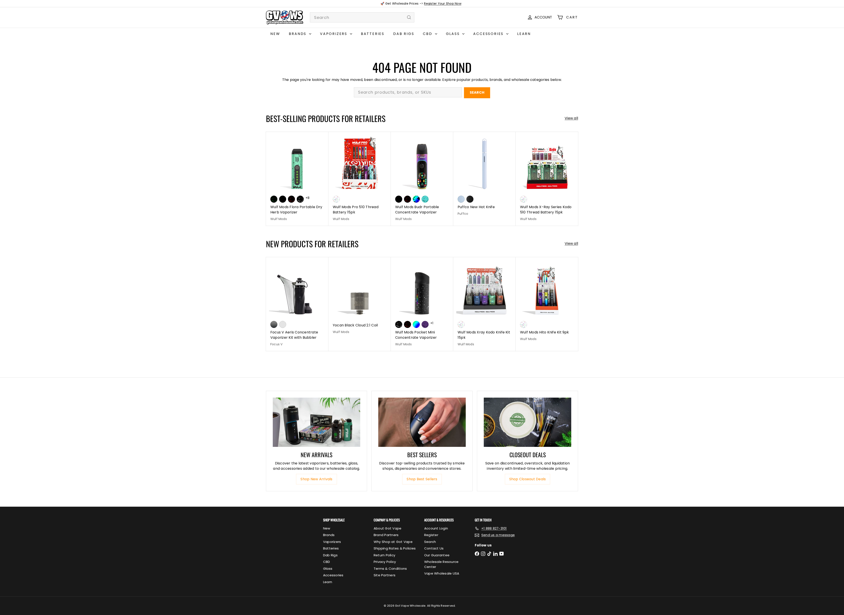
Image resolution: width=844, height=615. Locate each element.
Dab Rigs (403, 33)
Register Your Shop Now (442, 3)
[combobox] (362, 17)
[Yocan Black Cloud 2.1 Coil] (359, 298)
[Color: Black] (282, 199)
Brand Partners (386, 535)
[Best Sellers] (422, 422)
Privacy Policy (385, 561)
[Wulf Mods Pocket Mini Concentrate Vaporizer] (422, 304)
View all (571, 118)
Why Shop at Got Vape (393, 541)
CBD (428, 33)
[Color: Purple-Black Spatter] (425, 324)
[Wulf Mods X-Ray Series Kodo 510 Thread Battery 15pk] (547, 179)
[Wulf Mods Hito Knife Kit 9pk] (547, 301)
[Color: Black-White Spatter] (300, 199)
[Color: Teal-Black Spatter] (425, 199)
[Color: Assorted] (336, 199)
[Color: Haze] (461, 199)
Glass (453, 33)
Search (477, 92)
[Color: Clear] (282, 324)
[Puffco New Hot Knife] (484, 176)
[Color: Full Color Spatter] (416, 199)
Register (431, 535)
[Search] (409, 17)
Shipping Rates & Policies (395, 548)
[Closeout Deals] (527, 422)
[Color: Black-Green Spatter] (273, 199)
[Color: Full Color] (416, 324)
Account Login (436, 528)
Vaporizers (334, 33)
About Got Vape (387, 528)
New (275, 33)
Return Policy (384, 555)
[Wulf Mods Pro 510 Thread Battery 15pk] (359, 179)
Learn (524, 33)
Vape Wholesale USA (441, 573)
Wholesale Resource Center (441, 564)
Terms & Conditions (390, 568)
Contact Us (434, 548)
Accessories (489, 33)
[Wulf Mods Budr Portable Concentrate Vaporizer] (422, 179)
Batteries (372, 33)
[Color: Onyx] (469, 199)
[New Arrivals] (316, 422)
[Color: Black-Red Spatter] (291, 199)
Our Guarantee (436, 555)
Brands (298, 33)
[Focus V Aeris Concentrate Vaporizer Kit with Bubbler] (297, 304)
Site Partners (384, 575)
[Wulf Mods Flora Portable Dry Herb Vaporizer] (297, 179)
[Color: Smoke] (273, 324)
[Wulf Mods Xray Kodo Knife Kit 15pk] (484, 304)
